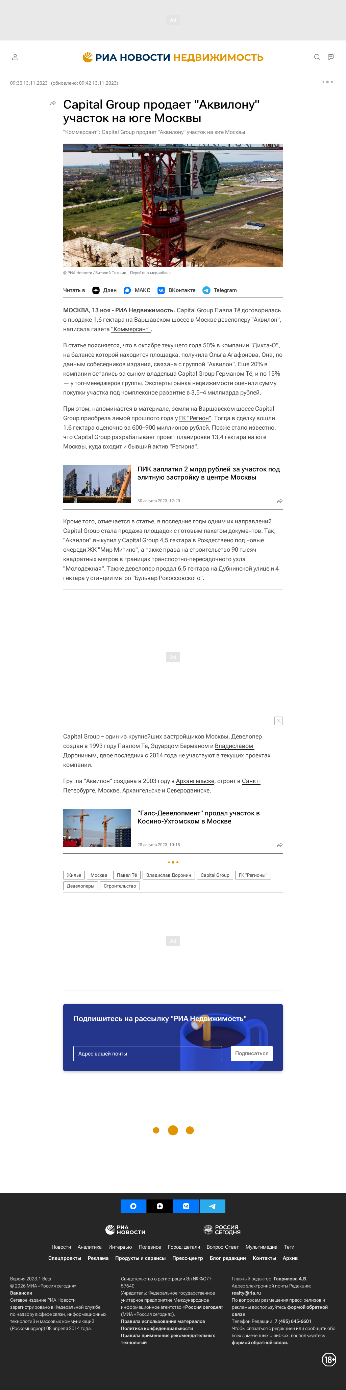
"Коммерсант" (131, 328)
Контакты (264, 1258)
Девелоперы (80, 886)
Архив (290, 1258)
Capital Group (215, 875)
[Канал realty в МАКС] (133, 1206)
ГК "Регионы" (253, 875)
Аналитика (90, 1247)
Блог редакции (228, 1258)
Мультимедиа (261, 1247)
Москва (99, 875)
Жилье (74, 875)
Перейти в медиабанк (150, 272)
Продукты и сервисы (140, 1258)
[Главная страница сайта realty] (173, 57)
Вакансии (21, 1293)
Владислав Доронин (168, 875)
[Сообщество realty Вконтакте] (186, 1206)
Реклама (98, 1258)
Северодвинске (188, 790)
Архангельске (195, 780)
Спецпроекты (64, 1258)
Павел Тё (127, 875)
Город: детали (184, 1247)
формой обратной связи (259, 1342)
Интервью (120, 1247)
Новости (61, 1247)
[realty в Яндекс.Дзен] (160, 1206)
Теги (289, 1247)
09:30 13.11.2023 (29, 83)
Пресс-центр (187, 1258)
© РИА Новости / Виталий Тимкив (94, 272)
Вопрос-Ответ (223, 1247)
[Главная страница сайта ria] (122, 57)
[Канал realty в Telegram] (212, 1206)
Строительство (120, 886)
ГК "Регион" (195, 418)
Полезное (150, 1247)
